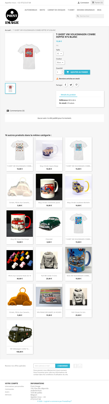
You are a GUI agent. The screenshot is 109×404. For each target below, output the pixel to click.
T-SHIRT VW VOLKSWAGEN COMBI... (19, 166)
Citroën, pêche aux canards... (19, 203)
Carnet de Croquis (56, 10)
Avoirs (7, 392)
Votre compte (11, 383)
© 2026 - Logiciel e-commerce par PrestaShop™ (54, 401)
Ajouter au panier (77, 72)
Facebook (75, 366)
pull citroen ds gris (78, 312)
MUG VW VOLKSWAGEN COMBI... (78, 276)
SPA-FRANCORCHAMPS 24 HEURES (49, 312)
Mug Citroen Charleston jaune (49, 203)
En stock (62, 103)
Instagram (80, 366)
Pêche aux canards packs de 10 (19, 276)
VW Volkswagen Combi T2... (19, 349)
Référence (63, 100)
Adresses (8, 395)
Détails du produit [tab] (68, 95)
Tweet (71, 85)
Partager (65, 85)
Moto (42, 10)
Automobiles (31, 10)
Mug (99, 10)
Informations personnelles (14, 386)
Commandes (9, 389)
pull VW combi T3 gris (49, 276)
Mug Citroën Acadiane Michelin (78, 203)
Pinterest (76, 85)
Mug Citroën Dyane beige (49, 166)
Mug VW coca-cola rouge (20, 239)
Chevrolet (49, 239)
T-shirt (71, 10)
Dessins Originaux (86, 10)
